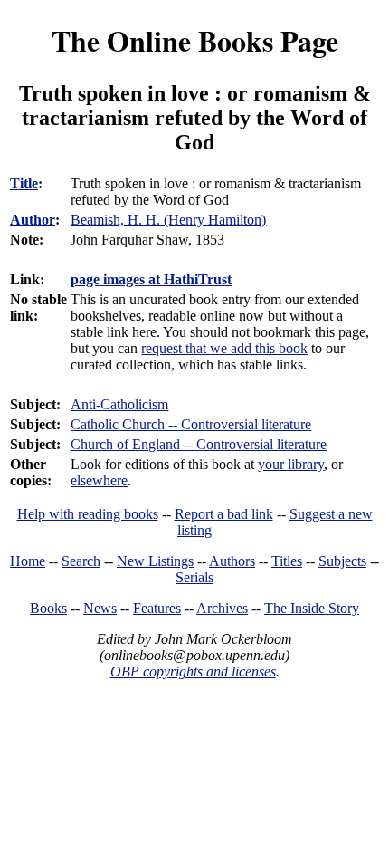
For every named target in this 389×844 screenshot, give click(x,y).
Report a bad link (224, 514)
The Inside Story (311, 608)
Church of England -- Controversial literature (199, 444)
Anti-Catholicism (119, 404)
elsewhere (99, 480)
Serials (194, 577)
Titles (286, 561)
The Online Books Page (195, 40)
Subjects (342, 561)
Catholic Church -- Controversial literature (191, 424)
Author (32, 219)
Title (24, 183)
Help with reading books (87, 514)
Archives (222, 608)
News (100, 608)
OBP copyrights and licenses (193, 671)
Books (48, 608)
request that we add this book (224, 348)
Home (27, 561)
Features (157, 608)
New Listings (155, 561)
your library (291, 464)
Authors (232, 561)
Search (81, 561)
